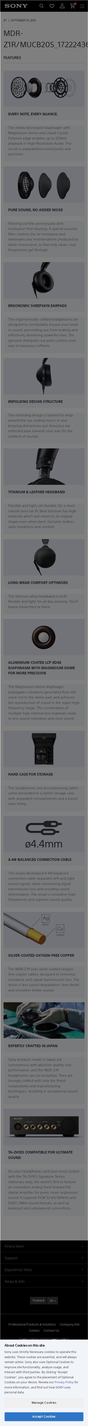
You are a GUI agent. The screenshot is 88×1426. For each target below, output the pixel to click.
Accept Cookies (43, 1416)
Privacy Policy (64, 1382)
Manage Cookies (44, 1403)
